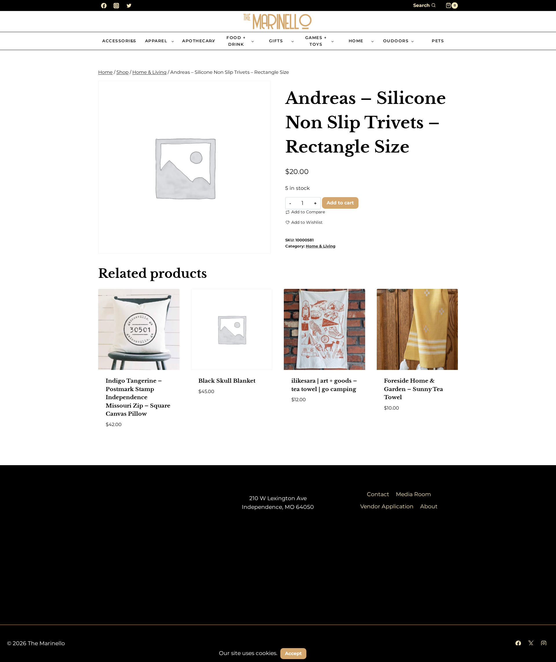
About (429, 506)
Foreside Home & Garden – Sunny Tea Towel (413, 389)
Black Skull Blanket (226, 380)
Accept (293, 653)
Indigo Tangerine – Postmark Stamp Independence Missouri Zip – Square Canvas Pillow (138, 397)
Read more (213, 408)
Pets (438, 40)
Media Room (413, 494)
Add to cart (340, 203)
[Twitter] (128, 5)
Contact (378, 494)
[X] (530, 643)
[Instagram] (116, 5)
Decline (324, 653)
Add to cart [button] (308, 416)
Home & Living (320, 246)
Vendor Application (387, 506)
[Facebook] (103, 5)
